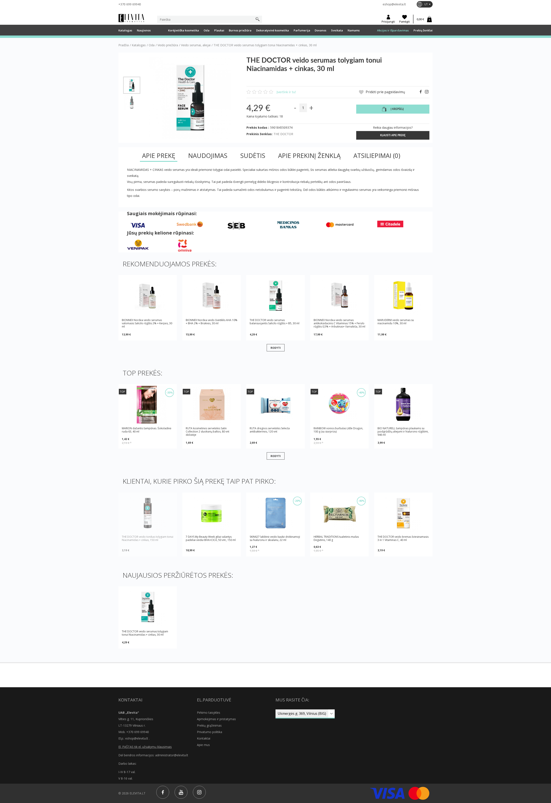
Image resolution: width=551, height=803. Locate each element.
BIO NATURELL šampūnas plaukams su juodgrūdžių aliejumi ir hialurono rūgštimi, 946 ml (403, 431)
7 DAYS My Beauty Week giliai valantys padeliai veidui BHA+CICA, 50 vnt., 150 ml (211, 538)
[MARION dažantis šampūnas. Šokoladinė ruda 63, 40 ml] (147, 405)
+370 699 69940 (129, 4)
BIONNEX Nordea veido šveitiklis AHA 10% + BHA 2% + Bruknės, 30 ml (211, 321)
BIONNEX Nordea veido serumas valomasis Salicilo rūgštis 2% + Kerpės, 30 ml (147, 323)
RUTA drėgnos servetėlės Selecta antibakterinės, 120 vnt (270, 430)
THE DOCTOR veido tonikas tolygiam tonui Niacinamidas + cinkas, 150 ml (147, 538)
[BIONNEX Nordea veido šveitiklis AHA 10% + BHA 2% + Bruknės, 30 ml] (211, 295)
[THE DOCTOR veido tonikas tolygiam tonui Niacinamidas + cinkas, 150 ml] (147, 513)
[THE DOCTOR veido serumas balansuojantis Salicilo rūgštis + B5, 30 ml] (275, 295)
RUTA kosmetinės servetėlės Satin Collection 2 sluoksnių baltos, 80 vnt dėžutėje (207, 431)
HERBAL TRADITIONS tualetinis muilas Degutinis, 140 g (336, 538)
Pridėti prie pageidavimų (385, 92)
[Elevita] (131, 18)
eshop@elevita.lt (394, 4)
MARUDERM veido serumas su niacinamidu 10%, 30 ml (396, 321)
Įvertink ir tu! (286, 92)
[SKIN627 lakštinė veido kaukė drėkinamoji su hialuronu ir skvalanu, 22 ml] (275, 513)
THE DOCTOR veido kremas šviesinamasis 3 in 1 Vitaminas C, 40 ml (403, 538)
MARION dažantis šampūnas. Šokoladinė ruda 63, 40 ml (146, 430)
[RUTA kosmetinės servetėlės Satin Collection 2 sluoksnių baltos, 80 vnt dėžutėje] (211, 405)
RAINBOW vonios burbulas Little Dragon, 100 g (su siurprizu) (338, 430)
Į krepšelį (397, 109)
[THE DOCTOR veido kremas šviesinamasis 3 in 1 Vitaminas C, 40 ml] (403, 513)
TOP (122, 392)
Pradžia (123, 45)
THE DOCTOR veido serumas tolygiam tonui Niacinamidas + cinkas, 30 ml (145, 633)
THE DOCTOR (283, 134)
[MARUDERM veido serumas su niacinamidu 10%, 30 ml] (403, 295)
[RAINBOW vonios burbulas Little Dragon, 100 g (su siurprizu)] (339, 405)
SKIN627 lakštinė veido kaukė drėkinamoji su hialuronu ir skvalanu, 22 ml (275, 538)
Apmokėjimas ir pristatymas (216, 719)
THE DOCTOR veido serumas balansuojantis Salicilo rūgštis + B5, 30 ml (274, 321)
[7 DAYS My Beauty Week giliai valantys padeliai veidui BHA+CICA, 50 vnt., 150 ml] (211, 513)
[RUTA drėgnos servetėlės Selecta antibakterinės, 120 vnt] (275, 405)
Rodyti (276, 347)
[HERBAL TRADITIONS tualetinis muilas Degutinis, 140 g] (339, 513)
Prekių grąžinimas (209, 725)
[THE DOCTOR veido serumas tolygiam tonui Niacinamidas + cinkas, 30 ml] (131, 85)
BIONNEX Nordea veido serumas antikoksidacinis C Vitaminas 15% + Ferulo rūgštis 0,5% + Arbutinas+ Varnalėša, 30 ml (339, 323)
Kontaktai (203, 738)
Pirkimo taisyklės (208, 712)
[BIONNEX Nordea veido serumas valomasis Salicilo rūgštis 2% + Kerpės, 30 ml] (147, 295)
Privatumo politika (209, 732)
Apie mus (203, 745)
